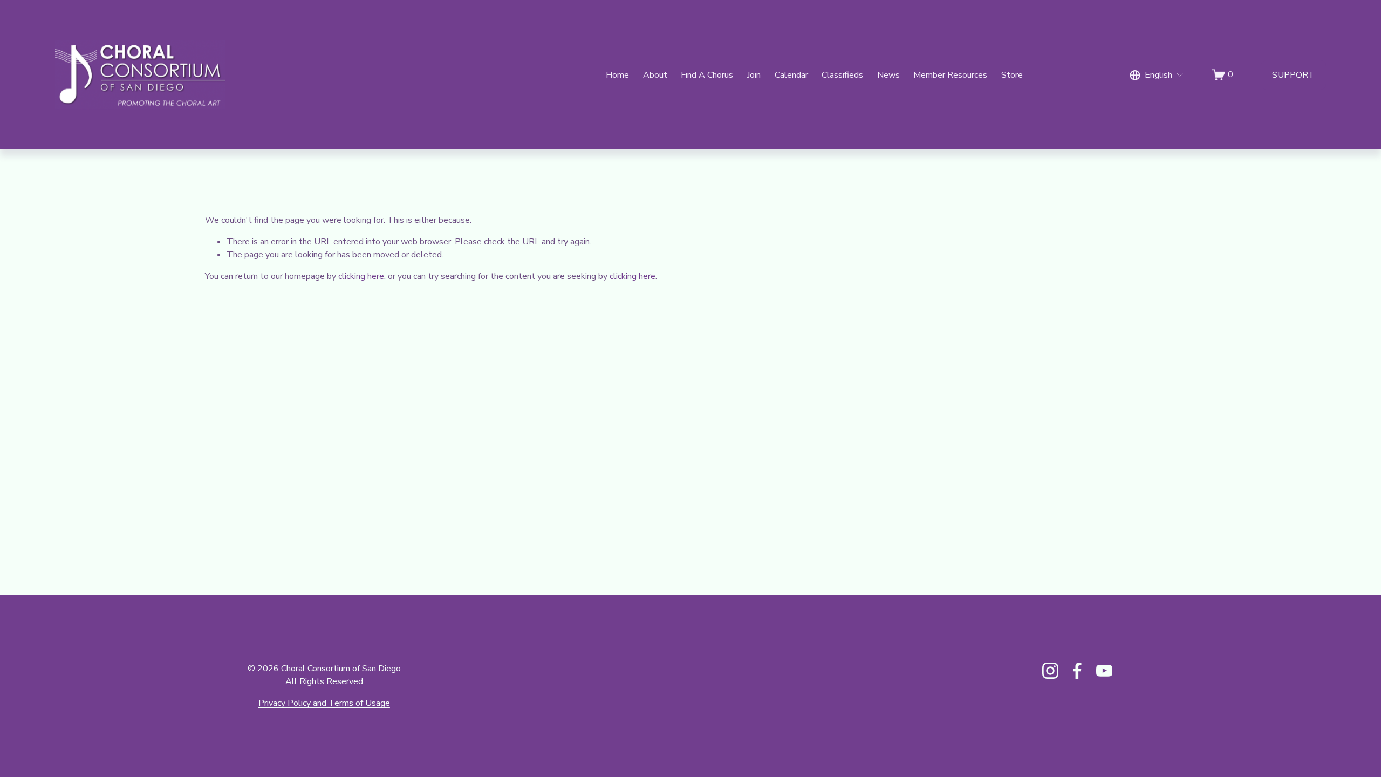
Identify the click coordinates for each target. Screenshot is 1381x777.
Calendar (791, 75)
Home (617, 75)
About (655, 75)
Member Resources (950, 75)
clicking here (361, 276)
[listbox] (1157, 74)
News (888, 75)
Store (1012, 75)
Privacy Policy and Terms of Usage (324, 703)
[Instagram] (1050, 670)
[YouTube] (1104, 670)
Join (754, 75)
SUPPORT (1293, 75)
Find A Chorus (707, 75)
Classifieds (842, 75)
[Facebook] (1077, 670)
